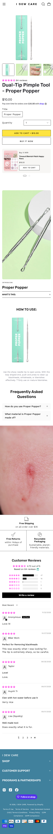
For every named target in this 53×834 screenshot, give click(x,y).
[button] (43, 4)
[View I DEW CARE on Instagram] (4, 790)
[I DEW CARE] (26, 4)
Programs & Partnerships (21, 780)
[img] (8, 613)
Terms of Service (22, 809)
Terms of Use (8, 809)
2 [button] (23, 737)
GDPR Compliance (32, 816)
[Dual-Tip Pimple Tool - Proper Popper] (8, 70)
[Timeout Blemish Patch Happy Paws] (11, 161)
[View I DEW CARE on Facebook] (17, 790)
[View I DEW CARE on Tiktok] (10, 790)
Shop (6, 761)
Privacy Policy (34, 812)
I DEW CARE (21, 805)
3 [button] (27, 737)
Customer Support (16, 770)
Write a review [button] (26, 595)
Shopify (40, 805)
